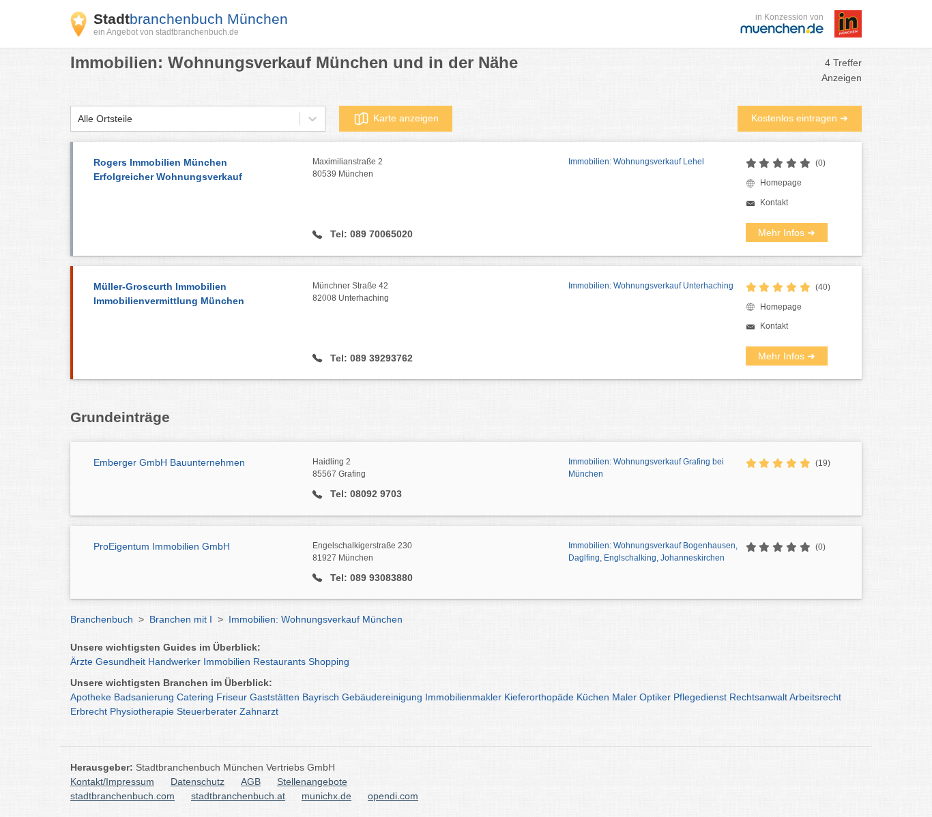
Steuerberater (207, 711)
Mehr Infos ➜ (786, 232)
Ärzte (81, 661)
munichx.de (326, 795)
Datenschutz (197, 781)
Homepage (781, 183)
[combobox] (77, 119)
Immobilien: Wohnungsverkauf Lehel (636, 161)
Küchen (593, 697)
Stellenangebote (312, 781)
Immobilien (226, 661)
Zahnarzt (258, 711)
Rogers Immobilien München (167, 169)
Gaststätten (275, 697)
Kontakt (774, 202)
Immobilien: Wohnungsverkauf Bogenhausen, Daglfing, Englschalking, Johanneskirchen (653, 552)
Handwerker (174, 661)
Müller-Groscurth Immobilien (168, 293)
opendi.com (393, 795)
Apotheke (90, 697)
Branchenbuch (101, 619)
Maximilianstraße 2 (347, 168)
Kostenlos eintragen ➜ (799, 118)
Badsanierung (144, 697)
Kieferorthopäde (539, 697)
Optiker (655, 697)
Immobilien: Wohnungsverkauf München (316, 619)
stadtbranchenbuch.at (238, 795)
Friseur (231, 697)
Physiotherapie (142, 711)
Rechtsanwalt (758, 697)
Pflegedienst (700, 697)
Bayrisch (320, 697)
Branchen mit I (180, 619)
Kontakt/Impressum (112, 781)
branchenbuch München (190, 19)
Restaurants (279, 661)
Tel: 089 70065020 (370, 233)
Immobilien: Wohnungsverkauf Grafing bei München (646, 468)
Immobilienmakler (463, 697)
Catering (195, 697)
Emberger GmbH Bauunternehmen (169, 462)
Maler (624, 697)
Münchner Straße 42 (350, 292)
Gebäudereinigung (382, 697)
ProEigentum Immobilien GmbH (161, 546)
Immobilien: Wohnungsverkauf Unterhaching (650, 286)
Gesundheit (120, 661)
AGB (251, 781)
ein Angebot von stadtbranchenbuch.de (166, 32)
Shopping (328, 661)
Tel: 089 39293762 (370, 358)
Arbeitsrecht (815, 697)
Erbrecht (88, 711)
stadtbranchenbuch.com (122, 795)
